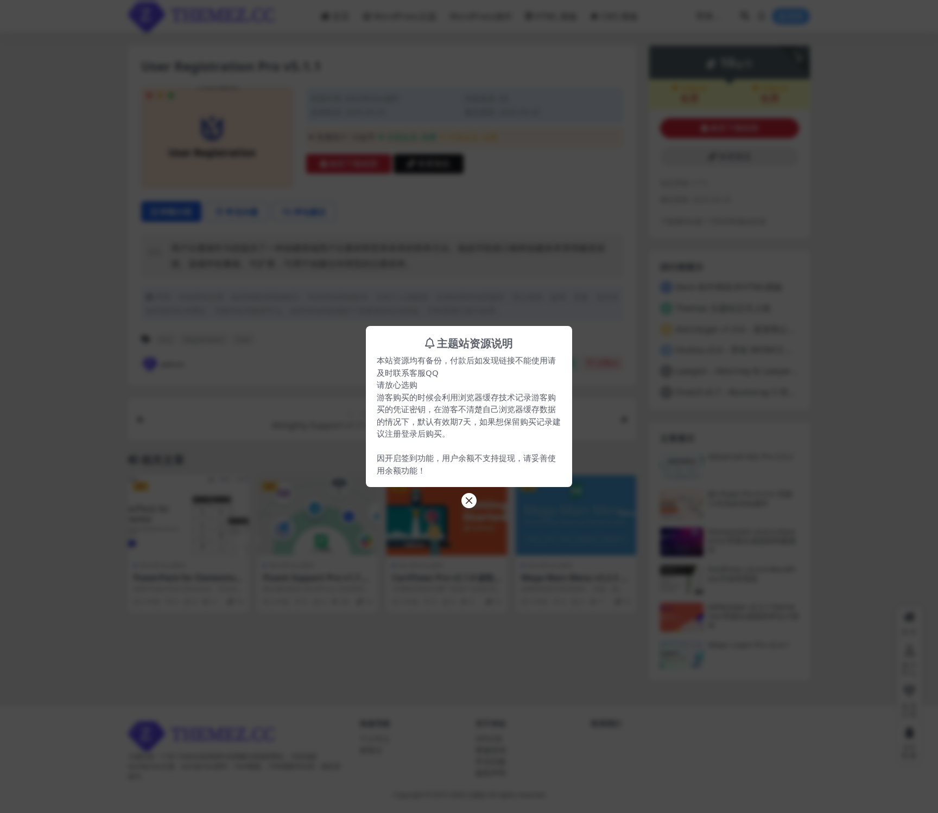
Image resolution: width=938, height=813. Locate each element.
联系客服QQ (416, 372)
